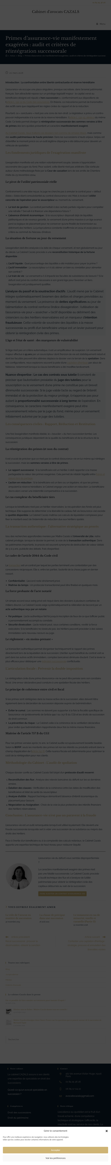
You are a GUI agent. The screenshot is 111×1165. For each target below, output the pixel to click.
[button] (106, 1131)
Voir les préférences (55, 1158)
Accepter (55, 1150)
